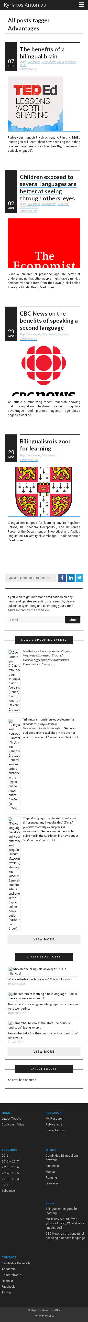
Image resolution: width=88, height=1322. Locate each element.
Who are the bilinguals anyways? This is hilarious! (39, 979)
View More (44, 939)
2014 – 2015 (10, 1173)
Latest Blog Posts (44, 956)
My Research (55, 1118)
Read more (46, 287)
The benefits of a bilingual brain (42, 53)
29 (28, 69)
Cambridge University (16, 1263)
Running (51, 1177)
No (28, 211)
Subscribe (8, 1190)
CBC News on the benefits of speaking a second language (49, 320)
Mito (51, 1316)
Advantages (33, 62)
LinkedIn (7, 1281)
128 (29, 459)
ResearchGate (11, 1275)
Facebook (8, 1286)
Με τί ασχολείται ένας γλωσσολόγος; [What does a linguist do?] (65, 1223)
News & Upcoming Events (44, 639)
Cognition (70, 62)
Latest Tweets (11, 1118)
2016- (5, 1155)
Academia (9, 1269)
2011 (5, 1185)
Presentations (55, 1130)
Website (39, 1316)
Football (51, 1171)
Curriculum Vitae (13, 1124)
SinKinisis (52, 1166)
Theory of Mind (29, 206)
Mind (23, 64)
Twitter (6, 1292)
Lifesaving (53, 1183)
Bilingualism (49, 62)
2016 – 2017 (10, 1161)
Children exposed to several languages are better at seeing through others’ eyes (48, 187)
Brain (60, 62)
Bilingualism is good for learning (46, 445)
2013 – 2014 (10, 1179)
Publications (54, 1124)
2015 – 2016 (10, 1167)
